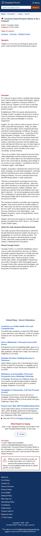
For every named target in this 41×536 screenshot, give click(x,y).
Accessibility (5, 493)
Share (22, 434)
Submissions (6, 508)
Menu (36, 3)
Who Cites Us (6, 499)
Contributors (5, 505)
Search (35, 7)
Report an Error (7, 514)
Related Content (24, 34)
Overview (13, 34)
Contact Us (5, 483)
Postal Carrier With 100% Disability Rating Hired (20, 406)
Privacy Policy (6, 489)
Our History (5, 480)
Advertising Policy (7, 502)
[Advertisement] (20, 71)
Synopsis (4, 34)
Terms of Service (7, 486)
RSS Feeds (7, 517)
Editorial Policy (6, 496)
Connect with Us (7, 511)
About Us (4, 477)
